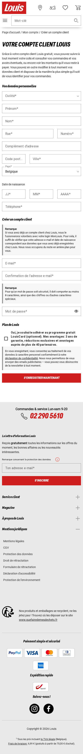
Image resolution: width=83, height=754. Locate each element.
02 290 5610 (46, 416)
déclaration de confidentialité (21, 358)
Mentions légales (13, 541)
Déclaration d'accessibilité (19, 573)
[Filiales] (40, 8)
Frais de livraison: (17, 743)
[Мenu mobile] (5, 20)
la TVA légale (48, 739)
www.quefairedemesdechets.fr (38, 619)
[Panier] (78, 8)
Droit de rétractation (15, 560)
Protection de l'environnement (21, 580)
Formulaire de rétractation (19, 567)
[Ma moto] (53, 8)
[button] (76, 21)
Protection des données (18, 554)
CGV (6, 547)
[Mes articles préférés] (65, 8)
